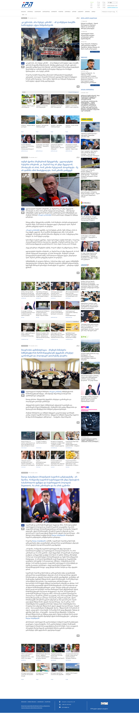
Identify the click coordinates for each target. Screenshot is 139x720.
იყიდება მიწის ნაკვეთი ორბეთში (71, 674)
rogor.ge (52, 467)
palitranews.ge (54, 317)
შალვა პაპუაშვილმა (58, 535)
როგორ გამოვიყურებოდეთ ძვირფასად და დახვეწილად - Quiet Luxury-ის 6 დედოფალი (43, 463)
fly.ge (22, 131)
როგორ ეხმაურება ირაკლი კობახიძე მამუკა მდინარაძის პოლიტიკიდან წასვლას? (27, 147)
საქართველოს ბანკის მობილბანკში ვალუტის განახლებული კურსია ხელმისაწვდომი (87, 36)
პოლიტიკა (30, 11)
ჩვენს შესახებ (32, 701)
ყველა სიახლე (94, 51)
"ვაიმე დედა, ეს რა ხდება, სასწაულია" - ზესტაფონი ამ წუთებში (42, 146)
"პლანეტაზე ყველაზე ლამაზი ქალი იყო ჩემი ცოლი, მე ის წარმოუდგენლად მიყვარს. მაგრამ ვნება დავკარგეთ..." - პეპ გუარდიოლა (58, 658)
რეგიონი (60, 11)
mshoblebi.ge (54, 447)
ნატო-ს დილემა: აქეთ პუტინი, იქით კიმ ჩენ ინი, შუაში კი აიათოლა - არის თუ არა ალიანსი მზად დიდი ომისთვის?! (90, 153)
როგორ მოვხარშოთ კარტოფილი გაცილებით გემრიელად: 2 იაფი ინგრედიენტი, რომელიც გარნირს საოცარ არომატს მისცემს (72, 464)
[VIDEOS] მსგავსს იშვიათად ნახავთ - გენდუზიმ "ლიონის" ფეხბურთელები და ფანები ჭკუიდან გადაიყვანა (43, 656)
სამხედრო (80, 11)
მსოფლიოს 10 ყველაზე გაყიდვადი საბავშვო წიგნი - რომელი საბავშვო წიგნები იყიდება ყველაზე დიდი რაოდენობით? (58, 444)
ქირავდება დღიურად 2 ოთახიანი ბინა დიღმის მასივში (27, 675)
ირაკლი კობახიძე (55, 391)
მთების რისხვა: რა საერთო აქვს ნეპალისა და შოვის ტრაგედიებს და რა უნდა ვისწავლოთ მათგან (28, 443)
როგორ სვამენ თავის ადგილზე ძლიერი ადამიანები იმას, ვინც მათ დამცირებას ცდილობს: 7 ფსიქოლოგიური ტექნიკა (57, 463)
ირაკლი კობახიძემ (32, 230)
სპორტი (74, 11)
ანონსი (93, 11)
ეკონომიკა (67, 11)
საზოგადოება (46, 11)
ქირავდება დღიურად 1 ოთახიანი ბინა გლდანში (57, 674)
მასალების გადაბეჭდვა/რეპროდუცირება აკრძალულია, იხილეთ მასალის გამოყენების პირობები (35, 706)
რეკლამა (47, 701)
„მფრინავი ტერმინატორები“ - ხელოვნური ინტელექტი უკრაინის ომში (89, 135)
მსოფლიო (54, 11)
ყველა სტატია (94, 85)
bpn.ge (91, 2)
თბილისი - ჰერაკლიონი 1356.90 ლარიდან (42, 126)
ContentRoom (76, 321)
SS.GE (23, 92)
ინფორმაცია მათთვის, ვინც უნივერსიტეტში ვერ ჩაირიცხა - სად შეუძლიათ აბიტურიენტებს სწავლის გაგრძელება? (42, 294)
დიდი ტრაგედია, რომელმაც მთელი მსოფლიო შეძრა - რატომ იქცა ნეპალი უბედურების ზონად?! (90, 194)
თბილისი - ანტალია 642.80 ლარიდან (28, 126)
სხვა (23, 14)
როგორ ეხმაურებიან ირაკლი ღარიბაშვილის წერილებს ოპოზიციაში (57, 313)
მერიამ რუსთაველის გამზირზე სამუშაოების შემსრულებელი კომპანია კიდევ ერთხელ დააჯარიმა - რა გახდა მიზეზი (90, 378)
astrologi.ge (53, 660)
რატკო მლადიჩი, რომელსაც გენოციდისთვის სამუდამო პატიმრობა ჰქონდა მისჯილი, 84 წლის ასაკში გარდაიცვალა (90, 46)
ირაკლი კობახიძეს (44, 215)
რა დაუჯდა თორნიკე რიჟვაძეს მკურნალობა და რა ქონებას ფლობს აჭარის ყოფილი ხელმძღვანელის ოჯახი (28, 314)
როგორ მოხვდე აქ (73, 92)
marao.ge (23, 467)
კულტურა (87, 11)
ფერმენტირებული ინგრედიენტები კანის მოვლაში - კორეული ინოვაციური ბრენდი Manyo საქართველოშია (72, 335)
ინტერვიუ (84, 57)
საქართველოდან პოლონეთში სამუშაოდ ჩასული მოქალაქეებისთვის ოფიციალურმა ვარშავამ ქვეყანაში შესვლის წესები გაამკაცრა (72, 315)
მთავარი (23, 11)
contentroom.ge (24, 339)
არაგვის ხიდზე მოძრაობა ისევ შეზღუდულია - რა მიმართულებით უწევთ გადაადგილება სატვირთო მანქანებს (90, 356)
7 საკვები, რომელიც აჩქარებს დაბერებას (41, 442)
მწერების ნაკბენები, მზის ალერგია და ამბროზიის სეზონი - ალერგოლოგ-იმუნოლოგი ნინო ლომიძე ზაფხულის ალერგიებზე (42, 335)
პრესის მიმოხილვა (87, 89)
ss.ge (22, 679)
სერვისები (40, 701)
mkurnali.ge (23, 447)
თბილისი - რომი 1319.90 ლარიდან (72, 126)
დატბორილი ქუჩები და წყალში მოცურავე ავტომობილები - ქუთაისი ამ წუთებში (57, 147)
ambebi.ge (23, 298)
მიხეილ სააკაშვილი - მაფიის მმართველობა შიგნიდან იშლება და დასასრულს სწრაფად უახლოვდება (89, 26)
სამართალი (38, 11)
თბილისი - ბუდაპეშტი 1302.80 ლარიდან (56, 126)
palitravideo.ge (24, 151)
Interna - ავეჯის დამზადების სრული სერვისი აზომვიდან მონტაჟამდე (28, 334)
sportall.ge (23, 660)
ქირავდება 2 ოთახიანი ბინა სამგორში (42, 674)
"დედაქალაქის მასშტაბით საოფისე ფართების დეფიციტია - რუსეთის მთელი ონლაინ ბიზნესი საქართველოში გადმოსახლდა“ (42, 315)
